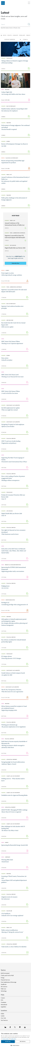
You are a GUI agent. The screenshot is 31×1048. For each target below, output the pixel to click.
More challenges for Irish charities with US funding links (13, 828)
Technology (3, 991)
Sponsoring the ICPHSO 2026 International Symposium (13, 569)
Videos (28, 35)
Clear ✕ (25, 39)
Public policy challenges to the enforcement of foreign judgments (14, 199)
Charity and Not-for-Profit (7, 975)
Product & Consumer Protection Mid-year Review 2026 (13, 497)
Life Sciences (4, 986)
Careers (3, 998)
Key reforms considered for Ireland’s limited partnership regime (13, 641)
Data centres (6, 359)
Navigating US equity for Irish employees (12, 425)
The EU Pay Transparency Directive (12, 691)
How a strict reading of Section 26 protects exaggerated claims (13, 478)
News (4, 35)
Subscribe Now (15, 263)
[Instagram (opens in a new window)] (20, 1027)
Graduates (3, 1002)
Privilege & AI (14, 604)
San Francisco (4, 1020)
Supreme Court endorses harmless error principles (12, 307)
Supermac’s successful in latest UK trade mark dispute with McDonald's (15, 236)
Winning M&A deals (7, 861)
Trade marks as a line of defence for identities (13, 947)
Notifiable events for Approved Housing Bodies (14, 795)
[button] (15, 1045)
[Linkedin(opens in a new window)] (6, 1027)
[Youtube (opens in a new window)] (25, 1027)
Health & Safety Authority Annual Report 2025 (14, 110)
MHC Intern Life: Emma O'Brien (12, 342)
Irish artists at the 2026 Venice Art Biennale (13, 551)
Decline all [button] (23, 1041)
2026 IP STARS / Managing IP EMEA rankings (14, 811)
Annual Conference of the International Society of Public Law (15, 180)
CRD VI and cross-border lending (10, 442)
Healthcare (3, 984)
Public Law (3, 989)
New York (3, 1018)
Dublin (2, 1013)
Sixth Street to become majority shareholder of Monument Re (14, 744)
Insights (15, 35)
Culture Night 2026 (13, 93)
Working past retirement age (13, 726)
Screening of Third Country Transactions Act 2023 (14, 879)
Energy (2, 977)
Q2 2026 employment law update (10, 409)
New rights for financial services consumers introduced (13, 532)
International (4, 1004)
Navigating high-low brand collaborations (13, 763)
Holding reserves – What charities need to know (13, 780)
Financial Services (5, 980)
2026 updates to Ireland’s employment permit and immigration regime (14, 622)
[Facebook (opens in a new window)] (10, 1027)
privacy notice (6, 1038)
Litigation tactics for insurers (9, 898)
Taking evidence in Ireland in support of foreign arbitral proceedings (14, 62)
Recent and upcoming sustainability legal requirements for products (12, 162)
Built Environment (5, 973)
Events (9, 35)
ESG (2, 1000)
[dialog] (15, 1039)
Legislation (3, 1007)
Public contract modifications (12, 931)
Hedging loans (5, 587)
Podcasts (22, 35)
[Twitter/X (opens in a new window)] (15, 1027)
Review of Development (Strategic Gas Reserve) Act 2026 (14, 145)
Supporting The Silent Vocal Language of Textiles (14, 460)
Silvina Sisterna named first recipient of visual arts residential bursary (14, 708)
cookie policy (13, 1038)
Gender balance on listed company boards (13, 674)
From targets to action (11, 274)
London (2, 1016)
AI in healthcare (12, 914)
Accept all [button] (8, 1041)
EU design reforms (11, 657)
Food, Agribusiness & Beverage (8, 982)
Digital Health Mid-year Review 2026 (15, 248)
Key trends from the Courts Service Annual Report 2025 (13, 325)
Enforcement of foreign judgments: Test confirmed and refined (15, 127)
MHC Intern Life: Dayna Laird (12, 376)
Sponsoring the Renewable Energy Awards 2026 (14, 845)
